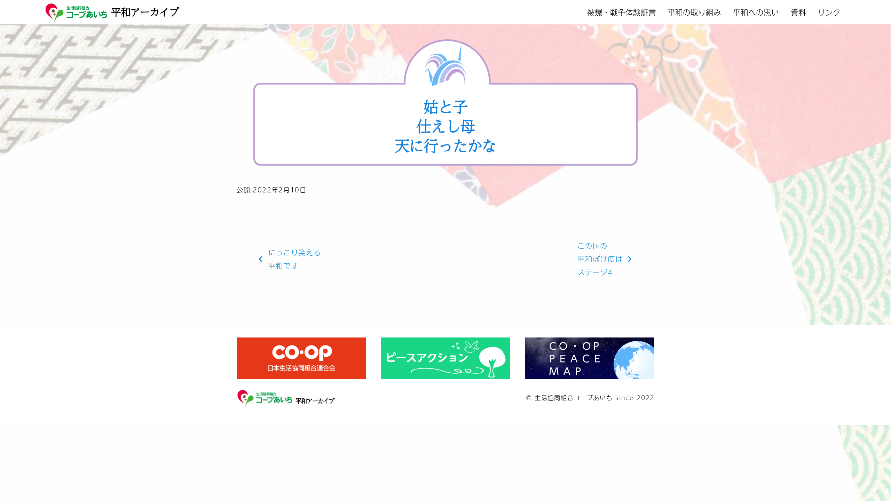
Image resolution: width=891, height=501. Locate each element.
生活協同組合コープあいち (574, 397)
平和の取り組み (694, 12)
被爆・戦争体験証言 (621, 12)
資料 (798, 12)
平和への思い (756, 12)
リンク (829, 12)
